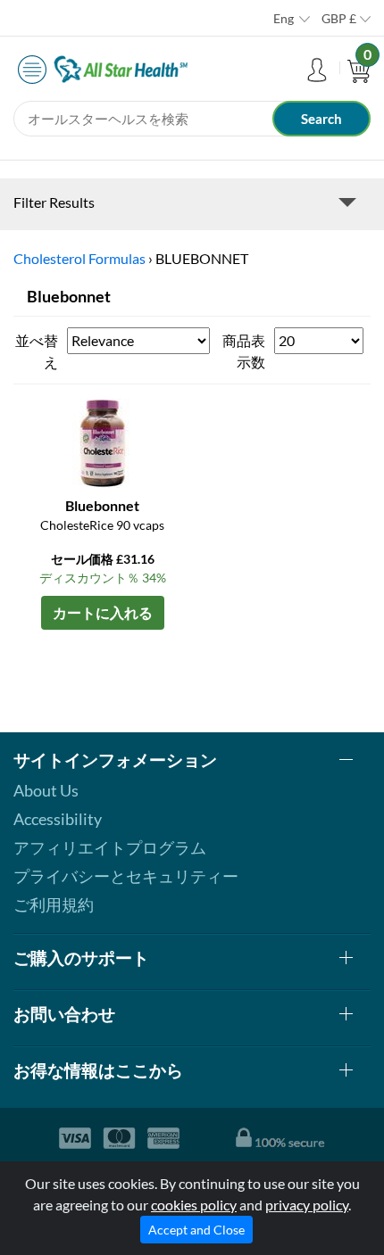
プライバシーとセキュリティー (125, 876)
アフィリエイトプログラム (109, 847)
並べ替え (36, 351)
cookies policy (194, 1204)
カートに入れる (103, 612)
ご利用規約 (53, 904)
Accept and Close (196, 1229)
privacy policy (306, 1204)
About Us (46, 790)
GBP (338, 18)
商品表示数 (243, 351)
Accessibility (57, 819)
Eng (283, 18)
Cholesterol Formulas (79, 258)
